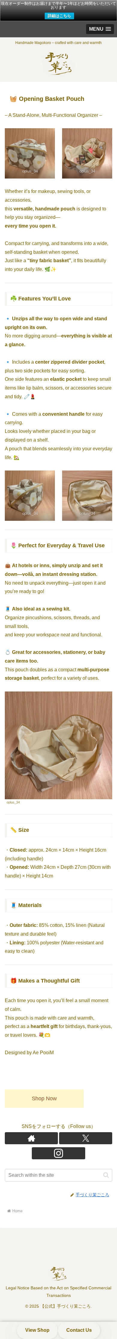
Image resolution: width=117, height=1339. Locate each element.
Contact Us (79, 1330)
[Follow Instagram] (58, 1153)
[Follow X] (85, 1138)
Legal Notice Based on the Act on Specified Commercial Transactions (58, 1291)
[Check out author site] (31, 1138)
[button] (106, 1175)
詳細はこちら (59, 16)
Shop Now (44, 1098)
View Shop (37, 1330)
